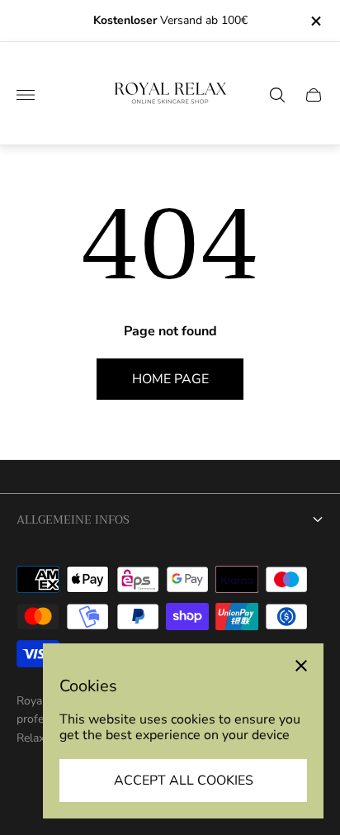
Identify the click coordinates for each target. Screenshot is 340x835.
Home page (170, 379)
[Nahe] (301, 666)
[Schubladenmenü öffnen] (25, 95)
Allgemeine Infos (73, 519)
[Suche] (277, 95)
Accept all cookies (183, 780)
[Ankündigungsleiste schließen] (315, 21)
